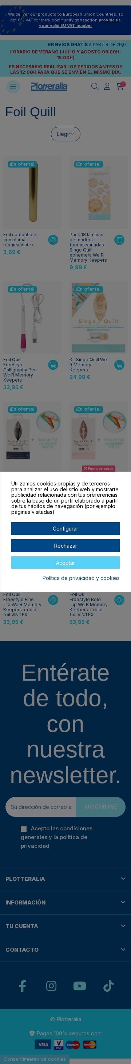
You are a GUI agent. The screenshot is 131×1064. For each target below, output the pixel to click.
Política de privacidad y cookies (81, 578)
